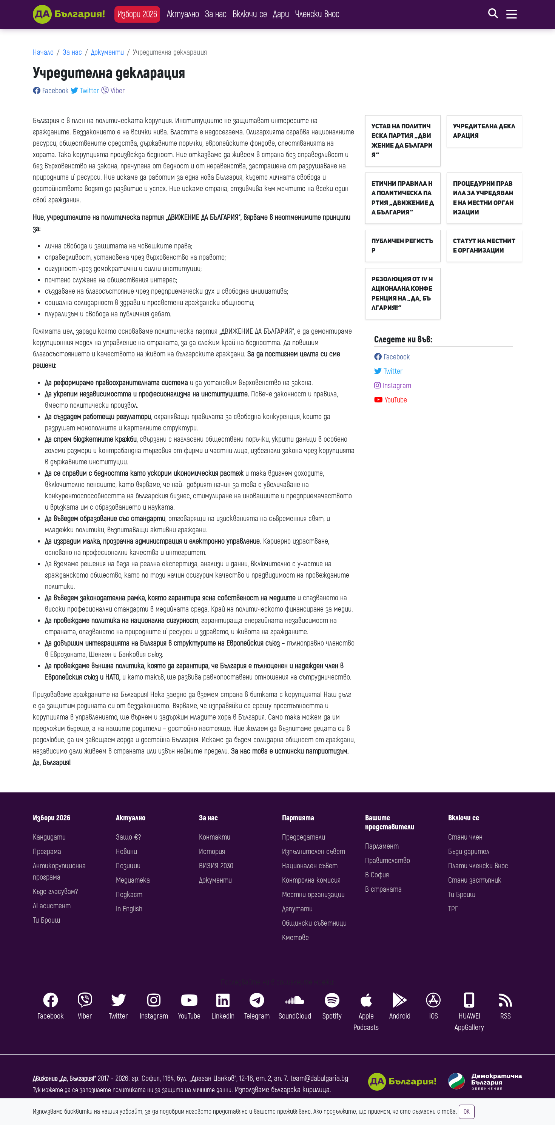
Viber (117, 91)
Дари (281, 14)
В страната (383, 889)
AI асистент (52, 906)
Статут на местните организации (484, 245)
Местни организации (313, 894)
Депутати (297, 909)
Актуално (183, 14)
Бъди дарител (468, 851)
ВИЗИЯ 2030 (216, 866)
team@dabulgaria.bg (319, 1078)
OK (467, 1112)
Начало (43, 52)
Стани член (465, 837)
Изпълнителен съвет (313, 851)
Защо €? (128, 837)
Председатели (303, 837)
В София (377, 875)
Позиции (128, 866)
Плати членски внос (478, 866)
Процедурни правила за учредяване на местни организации (483, 198)
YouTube (395, 400)
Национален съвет (310, 866)
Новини (126, 851)
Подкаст (129, 894)
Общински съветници (314, 923)
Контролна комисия (311, 880)
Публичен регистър (402, 245)
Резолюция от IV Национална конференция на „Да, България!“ (402, 293)
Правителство (387, 860)
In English (129, 909)
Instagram (396, 385)
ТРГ (453, 909)
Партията (298, 818)
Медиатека (133, 880)
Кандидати (49, 837)
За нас (216, 14)
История (212, 851)
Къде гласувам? (55, 891)
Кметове (295, 937)
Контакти (214, 837)
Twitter (88, 91)
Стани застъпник (474, 880)
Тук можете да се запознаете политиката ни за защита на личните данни (132, 1090)
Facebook (54, 91)
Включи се (250, 14)
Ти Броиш (46, 920)
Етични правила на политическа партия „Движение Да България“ (403, 198)
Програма (47, 851)
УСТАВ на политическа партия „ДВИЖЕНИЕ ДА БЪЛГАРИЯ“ (402, 140)
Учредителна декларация (484, 131)
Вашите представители (390, 822)
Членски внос (317, 14)
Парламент (382, 846)
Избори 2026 (137, 14)
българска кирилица (300, 1089)
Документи (107, 52)
